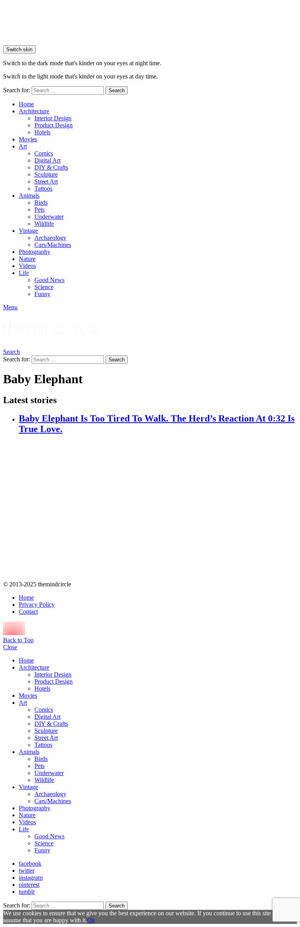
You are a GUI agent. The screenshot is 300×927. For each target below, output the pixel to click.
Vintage (28, 230)
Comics (43, 153)
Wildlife (44, 223)
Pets (39, 209)
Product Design (53, 125)
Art (23, 146)
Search (117, 90)
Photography (34, 251)
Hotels (42, 132)
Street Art (46, 181)
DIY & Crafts (51, 167)
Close (10, 647)
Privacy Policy (37, 604)
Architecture (34, 111)
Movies (28, 139)
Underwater (49, 216)
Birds (41, 202)
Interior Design (52, 118)
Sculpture (46, 174)
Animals (29, 195)
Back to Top (18, 640)
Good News (49, 280)
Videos (27, 266)
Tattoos (43, 188)
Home (26, 104)
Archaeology (50, 237)
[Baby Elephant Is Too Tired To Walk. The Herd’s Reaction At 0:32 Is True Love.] (158, 508)
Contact (28, 611)
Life (24, 273)
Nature (27, 258)
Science (44, 287)
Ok (91, 920)
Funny (42, 294)
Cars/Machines (52, 244)
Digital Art (47, 160)
